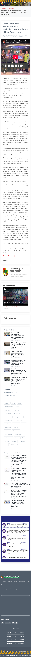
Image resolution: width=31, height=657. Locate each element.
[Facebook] (13, 271)
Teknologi (22, 441)
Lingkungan (8, 427)
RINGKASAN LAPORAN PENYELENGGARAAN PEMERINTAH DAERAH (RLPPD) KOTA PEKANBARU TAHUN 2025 (19, 503)
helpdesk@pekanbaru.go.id (12, 588)
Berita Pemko (11, 392)
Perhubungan (8, 438)
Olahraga (16, 427)
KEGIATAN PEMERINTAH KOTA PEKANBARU (16, 35)
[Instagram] (16, 271)
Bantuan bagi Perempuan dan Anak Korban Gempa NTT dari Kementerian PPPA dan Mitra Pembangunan (17, 545)
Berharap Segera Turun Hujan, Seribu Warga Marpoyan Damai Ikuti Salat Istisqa (18, 362)
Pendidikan (18, 434)
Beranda (3, 8)
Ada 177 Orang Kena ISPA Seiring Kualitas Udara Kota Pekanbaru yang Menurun (18, 345)
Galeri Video (11, 8)
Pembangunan (8, 434)
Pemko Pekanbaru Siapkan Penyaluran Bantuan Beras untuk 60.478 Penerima (17, 354)
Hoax (17, 406)
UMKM (12, 445)
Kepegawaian (8, 420)
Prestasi (7, 441)
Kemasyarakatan (18, 417)
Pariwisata (7, 431)
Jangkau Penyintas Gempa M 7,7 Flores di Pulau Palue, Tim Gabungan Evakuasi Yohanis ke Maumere (17, 538)
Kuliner (23, 424)
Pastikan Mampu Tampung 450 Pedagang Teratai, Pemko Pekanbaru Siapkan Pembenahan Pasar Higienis (19, 380)
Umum (19, 445)
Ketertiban (16, 424)
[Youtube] (20, 271)
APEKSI (7, 403)
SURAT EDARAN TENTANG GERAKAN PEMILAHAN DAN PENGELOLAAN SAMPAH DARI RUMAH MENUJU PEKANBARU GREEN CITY (19, 493)
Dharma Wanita (9, 406)
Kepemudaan (18, 420)
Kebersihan (7, 417)
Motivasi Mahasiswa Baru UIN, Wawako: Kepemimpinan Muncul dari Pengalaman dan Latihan (19, 335)
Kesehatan (7, 424)
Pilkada (16, 438)
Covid (19, 403)
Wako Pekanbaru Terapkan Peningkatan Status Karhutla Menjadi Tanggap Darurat (18, 371)
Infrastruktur (16, 410)
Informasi (7, 410)
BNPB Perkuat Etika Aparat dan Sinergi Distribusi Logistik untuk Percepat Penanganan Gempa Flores (17, 552)
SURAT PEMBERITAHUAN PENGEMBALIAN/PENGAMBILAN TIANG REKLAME (20, 485)
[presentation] (4, 298)
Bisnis (13, 403)
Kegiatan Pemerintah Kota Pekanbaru (13, 306)
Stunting (14, 441)
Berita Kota (10, 395)
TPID (6, 445)
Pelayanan (16, 431)
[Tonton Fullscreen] (9, 256)
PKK (23, 438)
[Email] (11, 271)
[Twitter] (18, 271)
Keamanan (17, 413)
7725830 (21, 36)
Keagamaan (8, 413)
